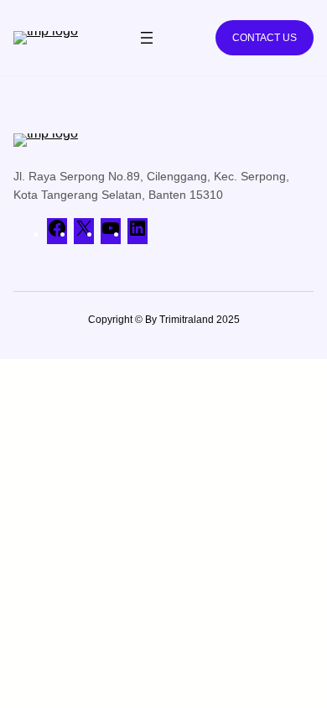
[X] (84, 233)
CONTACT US (264, 38)
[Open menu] (147, 38)
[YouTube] (111, 233)
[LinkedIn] (137, 233)
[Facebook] (57, 233)
